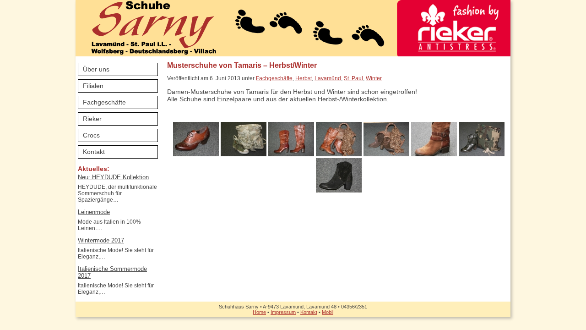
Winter (374, 78)
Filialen (93, 85)
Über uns (96, 69)
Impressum (283, 312)
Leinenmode (94, 212)
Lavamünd (328, 78)
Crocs (91, 135)
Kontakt (94, 151)
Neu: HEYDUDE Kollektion (113, 177)
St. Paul (353, 78)
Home (259, 312)
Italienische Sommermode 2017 (112, 272)
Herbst (303, 78)
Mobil (327, 312)
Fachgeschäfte (104, 102)
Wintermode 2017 (101, 240)
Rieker (92, 118)
